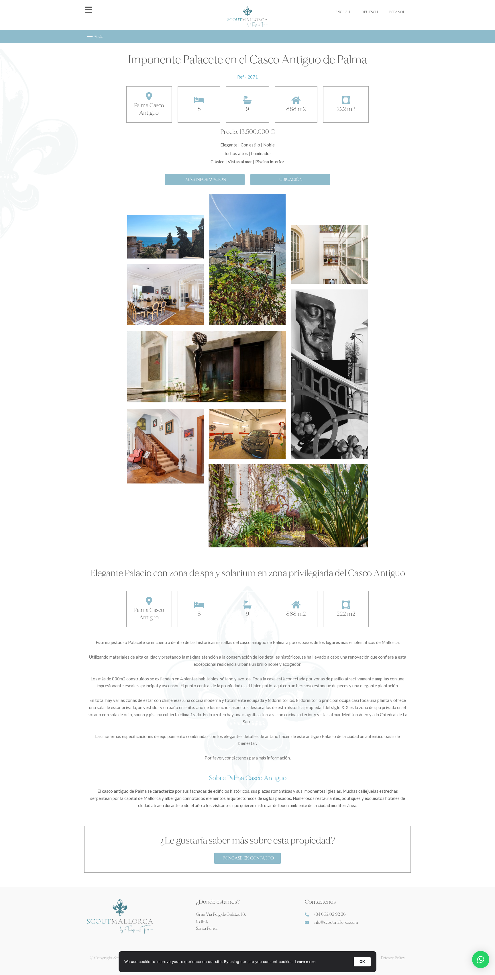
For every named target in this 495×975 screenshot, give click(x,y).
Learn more (305, 961)
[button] (480, 959)
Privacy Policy (393, 958)
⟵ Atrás (95, 36)
